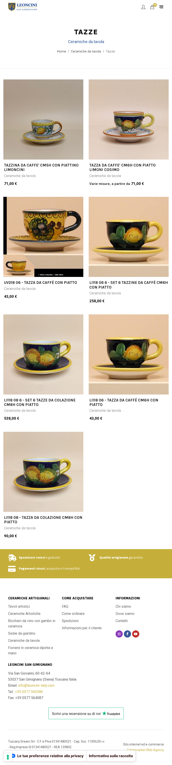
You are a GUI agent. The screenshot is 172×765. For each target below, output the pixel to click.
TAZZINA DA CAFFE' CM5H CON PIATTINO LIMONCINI (41, 167)
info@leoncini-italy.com (36, 685)
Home (61, 51)
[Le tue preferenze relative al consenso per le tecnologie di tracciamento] (8, 757)
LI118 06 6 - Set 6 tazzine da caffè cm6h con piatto (128, 284)
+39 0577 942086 (29, 692)
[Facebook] (127, 634)
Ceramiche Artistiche (24, 614)
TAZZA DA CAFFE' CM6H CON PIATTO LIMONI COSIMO (122, 167)
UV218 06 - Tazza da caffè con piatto (40, 282)
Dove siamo (125, 614)
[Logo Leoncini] (22, 6)
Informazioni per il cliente (82, 628)
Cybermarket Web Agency (145, 750)
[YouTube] (135, 634)
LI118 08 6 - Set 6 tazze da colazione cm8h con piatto (39, 402)
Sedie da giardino (21, 633)
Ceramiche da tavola (20, 176)
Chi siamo (123, 606)
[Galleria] (43, 119)
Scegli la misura (46, 153)
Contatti (122, 621)
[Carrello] (152, 7)
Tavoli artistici (19, 606)
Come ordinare (73, 614)
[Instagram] (119, 634)
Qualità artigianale (113, 557)
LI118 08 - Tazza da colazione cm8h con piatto (43, 519)
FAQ (65, 606)
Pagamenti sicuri (32, 568)
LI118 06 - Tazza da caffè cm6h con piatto (123, 402)
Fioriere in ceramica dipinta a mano (30, 650)
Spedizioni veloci (32, 557)
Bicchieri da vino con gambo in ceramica (31, 623)
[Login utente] (143, 7)
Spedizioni (70, 621)
